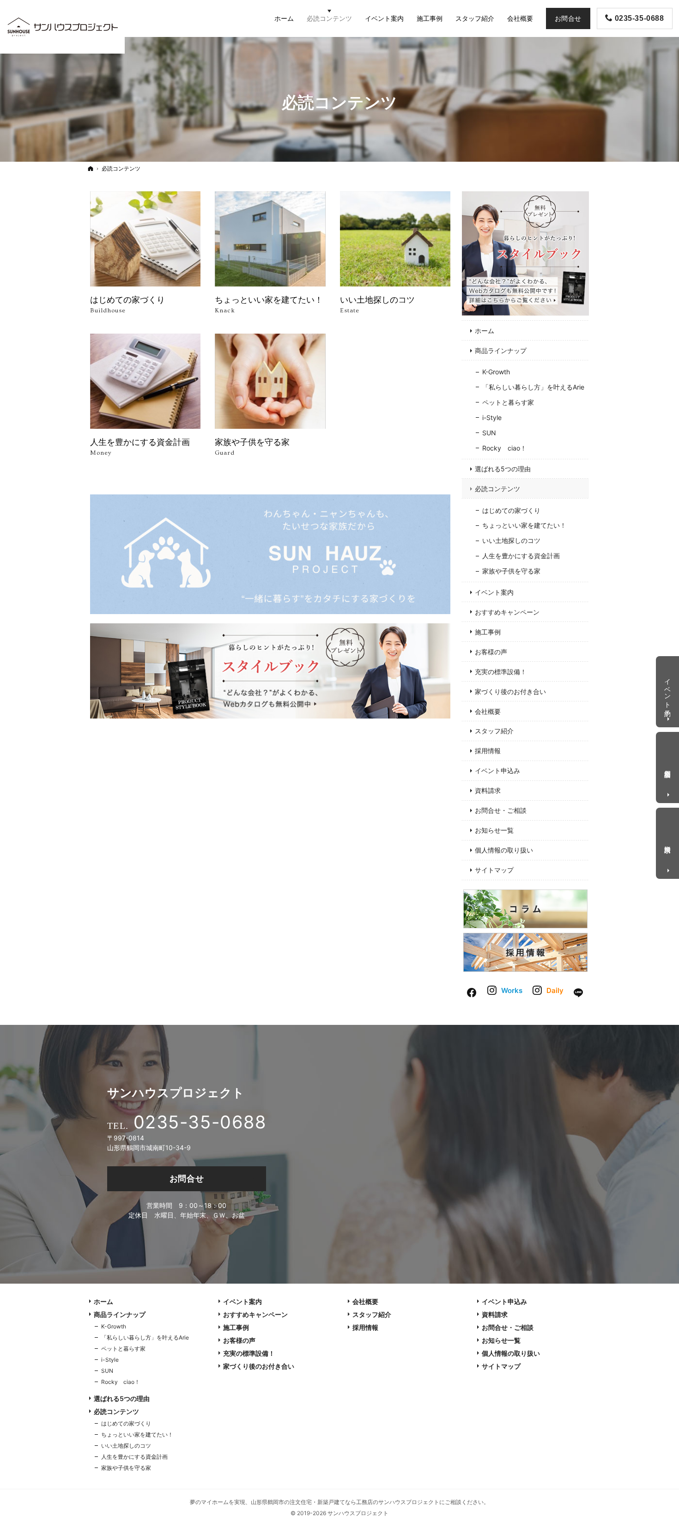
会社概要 (488, 711)
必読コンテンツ (497, 489)
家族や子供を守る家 (511, 571)
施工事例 (488, 632)
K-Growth (496, 372)
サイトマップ (494, 870)
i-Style (492, 417)
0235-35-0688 (199, 1122)
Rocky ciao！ (504, 448)
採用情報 (488, 751)
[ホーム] (90, 168)
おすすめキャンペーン (507, 612)
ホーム (484, 331)
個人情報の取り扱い (504, 850)
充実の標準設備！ (501, 672)
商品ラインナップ (501, 350)
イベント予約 (668, 690)
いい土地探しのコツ (511, 540)
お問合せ (187, 1178)
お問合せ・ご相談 (501, 810)
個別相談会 (668, 766)
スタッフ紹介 (494, 731)
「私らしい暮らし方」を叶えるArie (533, 387)
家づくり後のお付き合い (510, 691)
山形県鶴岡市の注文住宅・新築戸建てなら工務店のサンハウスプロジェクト (345, 1501)
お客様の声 (491, 652)
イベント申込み (497, 770)
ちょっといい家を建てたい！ (524, 525)
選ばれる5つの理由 (503, 469)
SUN (489, 433)
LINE (579, 991)
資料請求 (488, 790)
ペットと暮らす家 (508, 402)
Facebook (472, 991)
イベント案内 (494, 592)
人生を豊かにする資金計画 (521, 556)
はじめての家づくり (511, 510)
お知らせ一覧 (494, 830)
